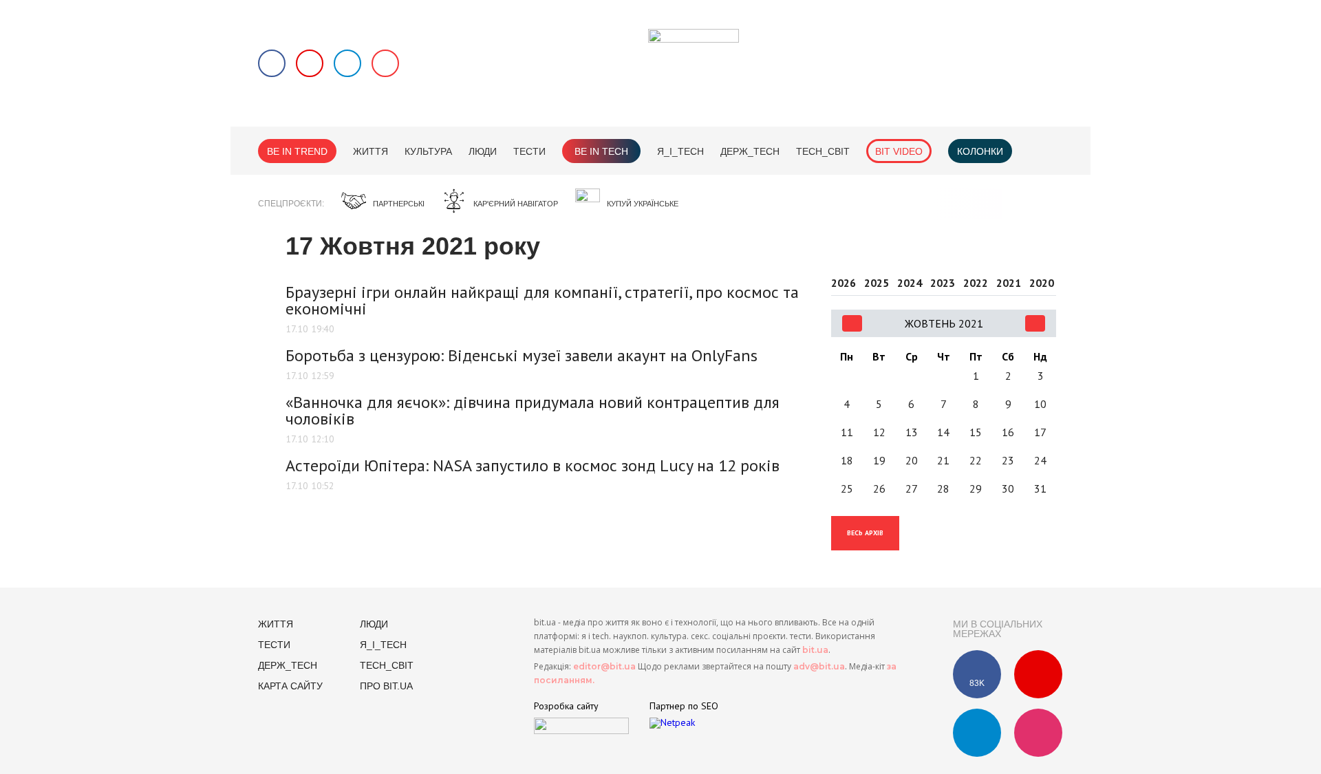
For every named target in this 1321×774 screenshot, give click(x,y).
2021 (1008, 283)
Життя (370, 151)
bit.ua (815, 650)
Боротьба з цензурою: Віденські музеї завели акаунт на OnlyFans (522, 355)
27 (911, 488)
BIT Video (899, 151)
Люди (483, 151)
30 (1008, 488)
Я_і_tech (680, 151)
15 (975, 432)
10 (1040, 403)
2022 (975, 283)
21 (943, 460)
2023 (942, 283)
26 (879, 488)
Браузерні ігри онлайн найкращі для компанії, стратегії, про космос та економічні (542, 300)
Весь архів (865, 532)
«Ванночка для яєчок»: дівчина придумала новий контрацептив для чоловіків (533, 410)
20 (911, 460)
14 (943, 432)
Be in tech (601, 151)
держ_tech (750, 151)
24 (1040, 460)
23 (1008, 460)
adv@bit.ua (819, 666)
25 (847, 488)
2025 (876, 283)
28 (943, 488)
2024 (909, 283)
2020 (1041, 283)
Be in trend (297, 151)
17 (1040, 432)
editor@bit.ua (604, 666)
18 (847, 460)
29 (975, 488)
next (1035, 323)
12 (879, 432)
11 (847, 432)
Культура (428, 151)
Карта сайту (290, 685)
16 (1008, 432)
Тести (529, 151)
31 (1040, 488)
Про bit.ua (386, 685)
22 (975, 460)
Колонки (980, 151)
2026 (843, 283)
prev (852, 323)
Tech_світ (823, 151)
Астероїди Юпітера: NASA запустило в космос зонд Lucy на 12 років (533, 465)
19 (879, 460)
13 (911, 432)
